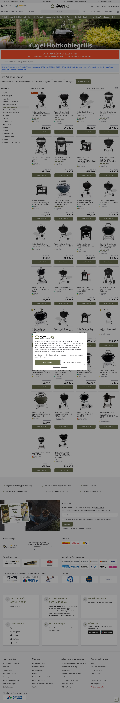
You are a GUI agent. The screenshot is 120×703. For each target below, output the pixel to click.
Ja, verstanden (47, 362)
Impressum (64, 367)
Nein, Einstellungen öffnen (72, 362)
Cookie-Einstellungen (70, 355)
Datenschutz (56, 367)
